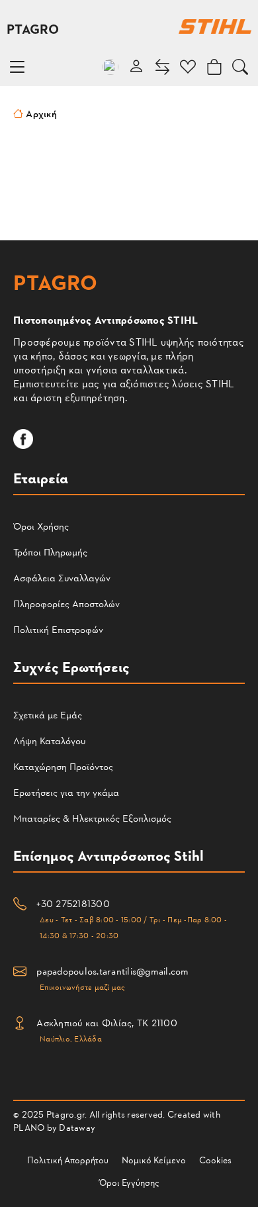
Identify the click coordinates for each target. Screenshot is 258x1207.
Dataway (77, 1127)
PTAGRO (33, 28)
